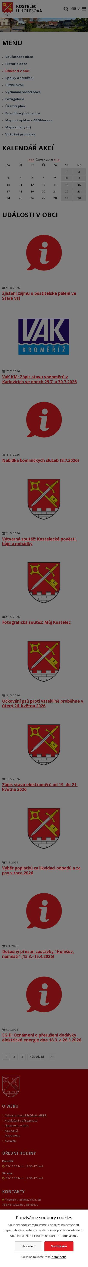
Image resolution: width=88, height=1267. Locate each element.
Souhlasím (59, 1246)
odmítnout (58, 1257)
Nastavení (28, 1246)
